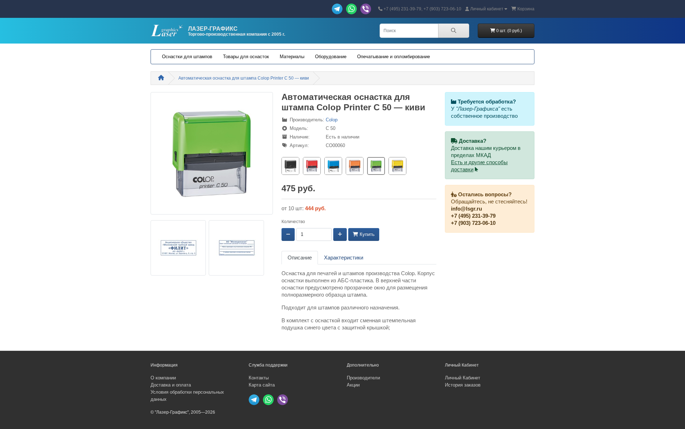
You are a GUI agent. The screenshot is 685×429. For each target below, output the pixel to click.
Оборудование (330, 56)
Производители (363, 377)
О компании (163, 377)
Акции (353, 385)
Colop (332, 119)
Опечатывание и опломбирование (393, 56)
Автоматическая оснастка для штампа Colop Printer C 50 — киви (243, 78)
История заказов (463, 385)
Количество (293, 221)
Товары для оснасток (246, 56)
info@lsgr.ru (466, 209)
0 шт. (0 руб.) (508, 30)
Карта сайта (262, 385)
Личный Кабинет (462, 377)
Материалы (292, 56)
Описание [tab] (300, 258)
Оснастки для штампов (187, 56)
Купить (366, 234)
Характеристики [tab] (343, 258)
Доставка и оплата (171, 385)
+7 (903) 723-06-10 (473, 223)
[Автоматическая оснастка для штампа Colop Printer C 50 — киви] (212, 155)
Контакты (259, 377)
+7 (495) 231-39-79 (473, 216)
